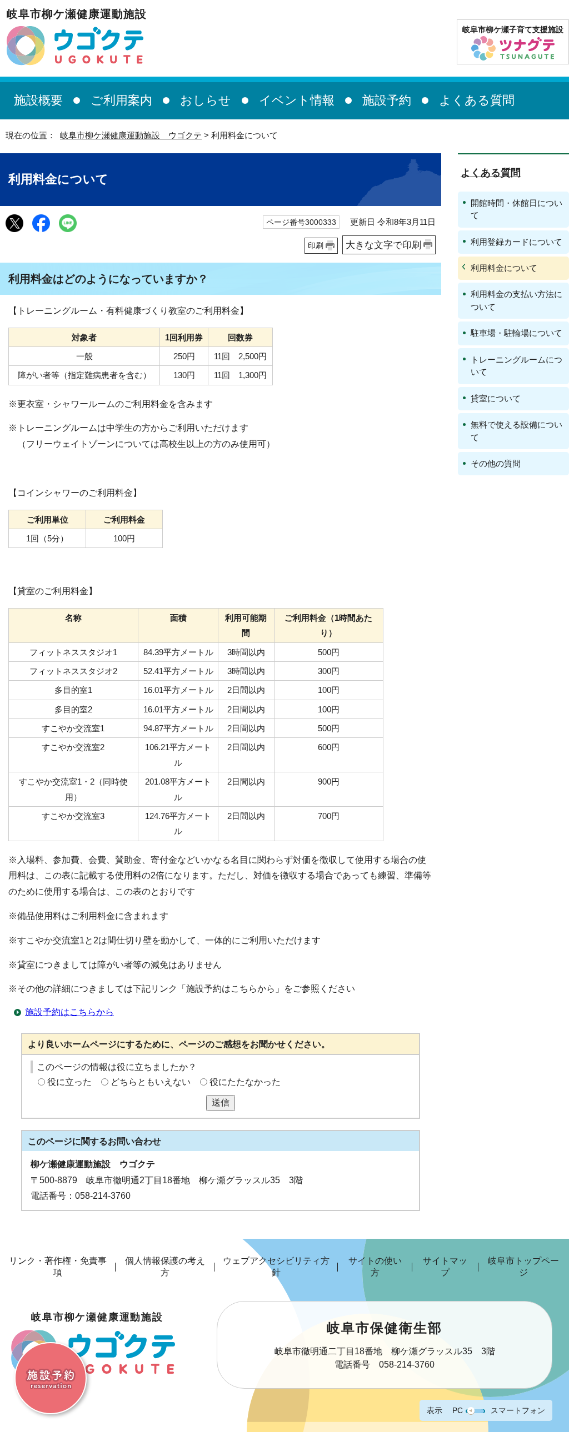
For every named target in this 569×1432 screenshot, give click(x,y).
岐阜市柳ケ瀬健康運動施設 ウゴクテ (131, 135)
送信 (220, 1102)
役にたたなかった (245, 1082)
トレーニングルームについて (516, 365)
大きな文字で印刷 (383, 244)
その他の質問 (496, 463)
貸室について (496, 398)
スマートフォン (518, 1410)
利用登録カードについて (516, 242)
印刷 (315, 245)
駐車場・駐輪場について (516, 333)
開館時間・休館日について (516, 209)
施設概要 (38, 100)
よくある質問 (477, 100)
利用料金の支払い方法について (516, 300)
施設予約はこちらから (69, 1012)
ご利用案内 (121, 100)
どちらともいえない (151, 1082)
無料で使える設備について (516, 430)
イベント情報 (297, 100)
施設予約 (386, 100)
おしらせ (205, 100)
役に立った (69, 1082)
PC (457, 1410)
